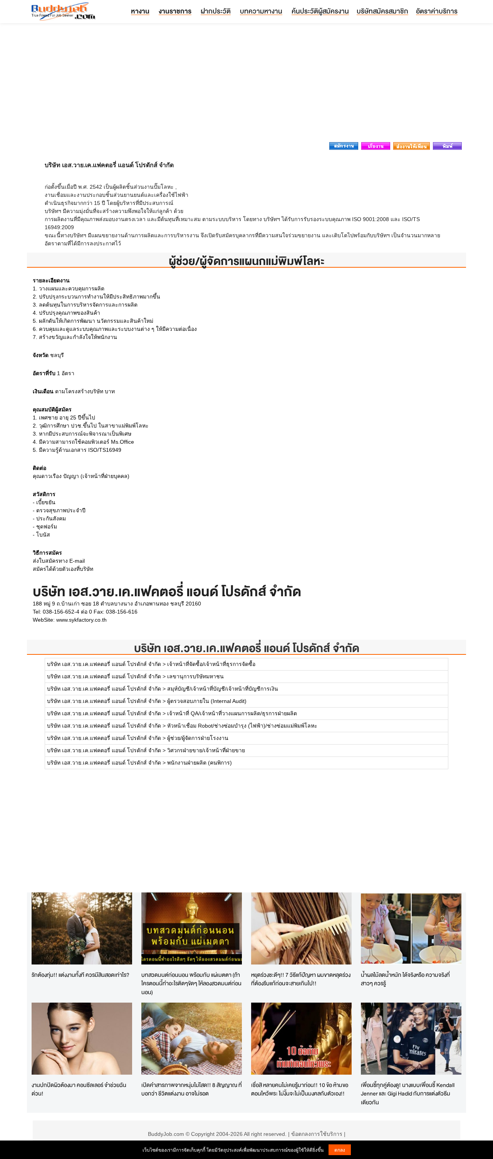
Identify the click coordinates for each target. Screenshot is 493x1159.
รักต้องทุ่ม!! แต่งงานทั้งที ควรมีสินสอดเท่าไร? (80, 974)
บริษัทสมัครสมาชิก (382, 11)
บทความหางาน (261, 11)
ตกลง (339, 1149)
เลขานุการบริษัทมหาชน (195, 676)
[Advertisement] (246, 85)
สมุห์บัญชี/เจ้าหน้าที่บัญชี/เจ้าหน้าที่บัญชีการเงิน (222, 689)
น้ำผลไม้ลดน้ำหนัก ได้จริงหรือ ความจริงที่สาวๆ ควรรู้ (405, 979)
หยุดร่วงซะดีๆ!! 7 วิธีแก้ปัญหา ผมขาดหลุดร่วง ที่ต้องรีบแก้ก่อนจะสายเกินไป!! (300, 979)
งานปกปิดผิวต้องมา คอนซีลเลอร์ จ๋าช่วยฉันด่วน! (79, 1089)
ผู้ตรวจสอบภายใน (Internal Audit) (206, 701)
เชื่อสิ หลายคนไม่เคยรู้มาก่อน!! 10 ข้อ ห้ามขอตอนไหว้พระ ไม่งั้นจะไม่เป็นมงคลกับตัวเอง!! (299, 1089)
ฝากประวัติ (216, 11)
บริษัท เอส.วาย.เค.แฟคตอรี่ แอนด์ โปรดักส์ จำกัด (246, 648)
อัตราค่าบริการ (437, 11)
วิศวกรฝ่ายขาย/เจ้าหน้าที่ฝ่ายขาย (206, 750)
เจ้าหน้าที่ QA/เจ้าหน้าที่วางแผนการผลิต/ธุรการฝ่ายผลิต (232, 713)
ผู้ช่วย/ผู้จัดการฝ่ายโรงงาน (197, 738)
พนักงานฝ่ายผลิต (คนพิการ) (199, 763)
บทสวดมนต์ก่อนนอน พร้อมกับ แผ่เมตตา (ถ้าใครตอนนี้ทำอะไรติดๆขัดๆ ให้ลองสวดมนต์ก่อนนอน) (191, 983)
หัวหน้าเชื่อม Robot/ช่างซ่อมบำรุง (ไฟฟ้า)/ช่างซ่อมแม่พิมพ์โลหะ (242, 726)
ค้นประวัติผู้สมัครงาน (320, 11)
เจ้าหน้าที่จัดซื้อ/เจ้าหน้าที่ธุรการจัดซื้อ (211, 664)
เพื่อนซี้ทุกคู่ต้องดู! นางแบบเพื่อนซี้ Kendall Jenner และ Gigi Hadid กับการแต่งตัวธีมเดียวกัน (407, 1093)
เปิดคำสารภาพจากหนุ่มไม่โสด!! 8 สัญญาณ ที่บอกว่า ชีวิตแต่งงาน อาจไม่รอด (191, 1089)
